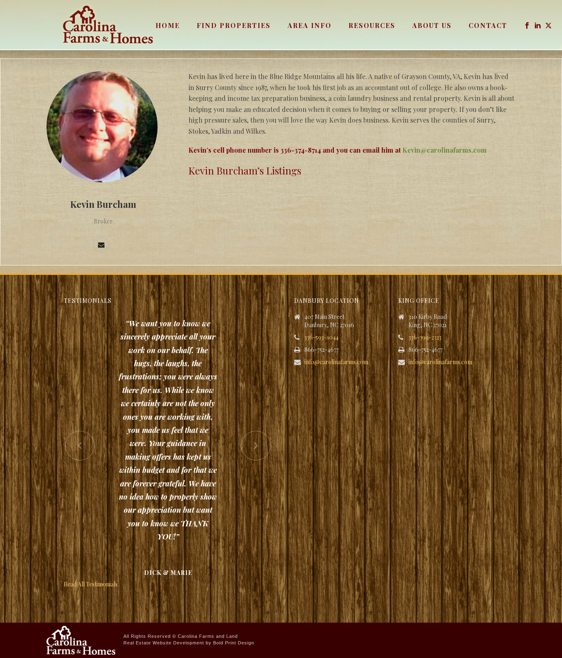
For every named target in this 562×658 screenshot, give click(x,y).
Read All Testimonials (91, 584)
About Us (432, 25)
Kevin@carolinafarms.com (444, 150)
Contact (488, 25)
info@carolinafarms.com (336, 362)
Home (168, 25)
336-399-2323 (425, 337)
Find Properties (234, 25)
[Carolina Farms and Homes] (80, 640)
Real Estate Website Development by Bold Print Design (188, 642)
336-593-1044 (321, 337)
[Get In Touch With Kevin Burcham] (101, 245)
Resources (371, 25)
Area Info (310, 25)
